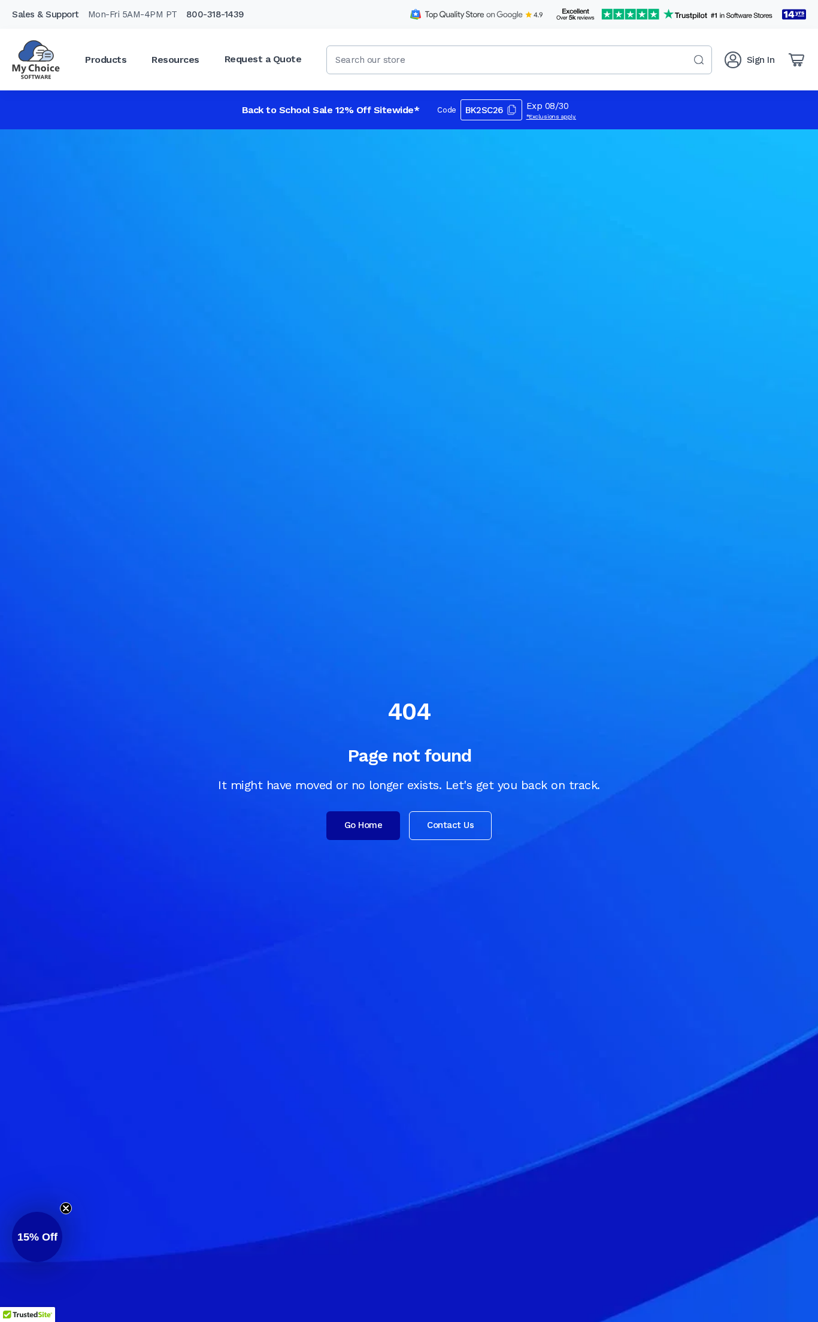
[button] (37, 1237)
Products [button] (105, 59)
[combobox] (519, 60)
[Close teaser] (66, 1208)
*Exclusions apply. (551, 116)
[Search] (699, 60)
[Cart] (796, 59)
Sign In (761, 59)
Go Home (363, 825)
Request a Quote (263, 59)
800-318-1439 (215, 14)
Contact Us (450, 825)
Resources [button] (175, 59)
